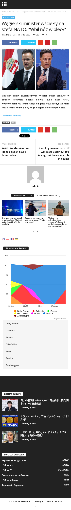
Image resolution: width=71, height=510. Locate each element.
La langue (38, 501)
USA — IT (7, 470)
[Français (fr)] (12, 239)
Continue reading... (12, 115)
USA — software (10, 480)
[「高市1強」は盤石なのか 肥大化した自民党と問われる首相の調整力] (10, 437)
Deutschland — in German (15, 475)
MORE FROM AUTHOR (47, 195)
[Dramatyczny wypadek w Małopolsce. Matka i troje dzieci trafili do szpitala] (12, 208)
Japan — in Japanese (12, 485)
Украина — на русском (14, 460)
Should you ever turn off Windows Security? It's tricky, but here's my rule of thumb (53, 153)
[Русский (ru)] (7, 239)
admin (7, 34)
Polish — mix (8, 17)
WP (13, 123)
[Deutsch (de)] (16, 239)
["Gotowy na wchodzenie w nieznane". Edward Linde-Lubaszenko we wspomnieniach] (58, 208)
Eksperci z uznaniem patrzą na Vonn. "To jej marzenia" (35, 220)
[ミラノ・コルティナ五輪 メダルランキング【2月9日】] (10, 421)
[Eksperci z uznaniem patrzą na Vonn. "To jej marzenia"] (35, 208)
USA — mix (7, 465)
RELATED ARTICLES (23, 195)
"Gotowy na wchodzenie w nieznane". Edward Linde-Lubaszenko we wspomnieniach (58, 222)
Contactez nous (54, 501)
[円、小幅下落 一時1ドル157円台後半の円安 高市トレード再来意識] (10, 405)
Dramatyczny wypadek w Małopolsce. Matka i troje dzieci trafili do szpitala (12, 221)
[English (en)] (3, 239)
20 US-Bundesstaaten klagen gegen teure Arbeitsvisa (15, 152)
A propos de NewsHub (19, 501)
